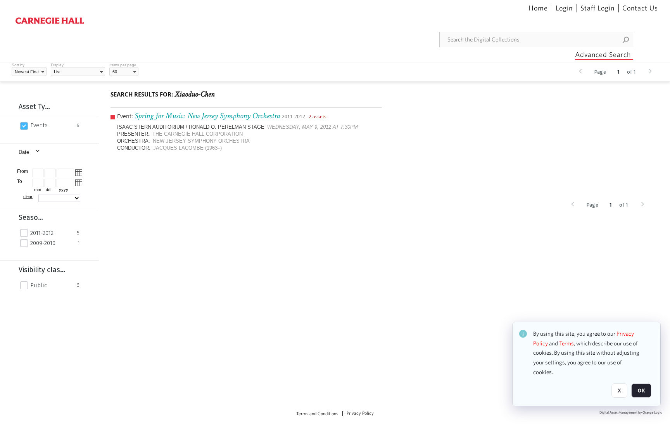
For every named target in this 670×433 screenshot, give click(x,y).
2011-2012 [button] (42, 232)
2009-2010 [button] (42, 243)
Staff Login (597, 8)
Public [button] (38, 285)
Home (538, 8)
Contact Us (640, 8)
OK (641, 390)
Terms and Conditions (317, 413)
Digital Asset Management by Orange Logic (630, 413)
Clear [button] (28, 196)
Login (564, 8)
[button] (626, 39)
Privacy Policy (360, 413)
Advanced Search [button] (603, 54)
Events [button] (39, 125)
